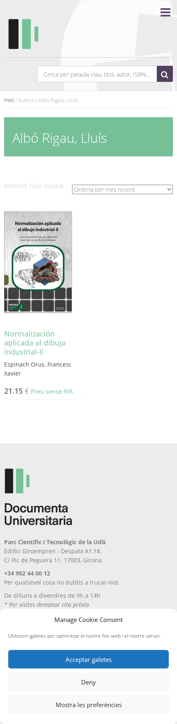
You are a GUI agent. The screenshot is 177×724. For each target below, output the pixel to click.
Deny (88, 682)
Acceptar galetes (88, 659)
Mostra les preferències (89, 705)
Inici (9, 100)
